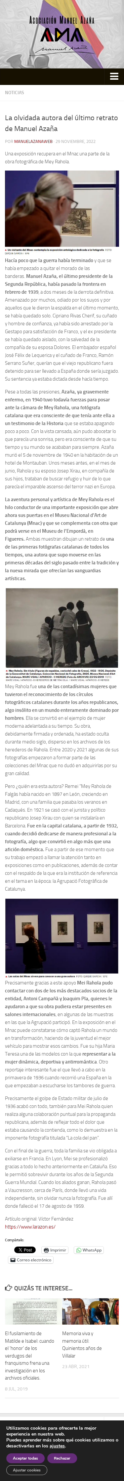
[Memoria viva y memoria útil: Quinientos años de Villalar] (90, 1311)
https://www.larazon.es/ (30, 1227)
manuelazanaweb (33, 141)
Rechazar (62, 1458)
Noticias (14, 92)
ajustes (57, 1446)
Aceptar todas (25, 1458)
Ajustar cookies (27, 1470)
